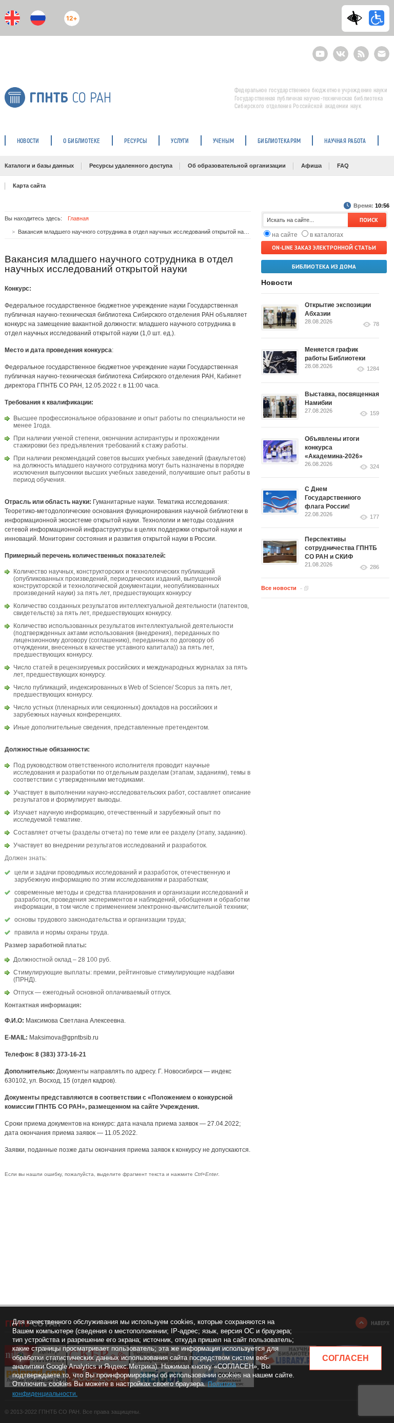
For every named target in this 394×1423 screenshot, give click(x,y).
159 (374, 413)
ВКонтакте (340, 49)
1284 (373, 369)
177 (374, 517)
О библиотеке (82, 140)
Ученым (223, 140)
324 (374, 467)
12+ (69, 14)
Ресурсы (136, 140)
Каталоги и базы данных (39, 165)
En (12, 18)
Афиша (311, 165)
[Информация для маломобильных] (376, 18)
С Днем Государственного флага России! (333, 497)
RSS (359, 49)
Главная (78, 218)
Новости (28, 140)
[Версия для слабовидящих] (357, 18)
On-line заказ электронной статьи (324, 247)
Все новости (279, 588)
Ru (38, 18)
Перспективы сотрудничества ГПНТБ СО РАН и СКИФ (341, 548)
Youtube (320, 49)
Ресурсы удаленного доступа (130, 165)
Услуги (180, 140)
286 (374, 567)
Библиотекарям (279, 140)
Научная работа (345, 140)
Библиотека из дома (324, 266)
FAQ (343, 165)
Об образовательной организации (237, 165)
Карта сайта (29, 185)
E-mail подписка (381, 54)
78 (376, 324)
